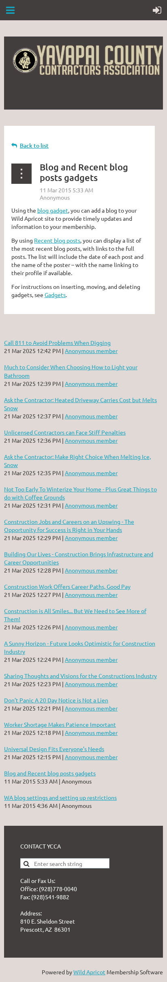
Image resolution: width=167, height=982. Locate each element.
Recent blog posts (57, 240)
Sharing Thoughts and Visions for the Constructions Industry (80, 675)
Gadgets (55, 294)
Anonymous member (91, 350)
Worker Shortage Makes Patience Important (60, 724)
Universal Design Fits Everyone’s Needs (54, 748)
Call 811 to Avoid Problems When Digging (57, 342)
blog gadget (52, 210)
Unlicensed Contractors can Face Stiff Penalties (65, 432)
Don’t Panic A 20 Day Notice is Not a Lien (56, 700)
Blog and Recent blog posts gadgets (50, 773)
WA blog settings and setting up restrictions (60, 797)
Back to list (34, 145)
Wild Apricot (89, 972)
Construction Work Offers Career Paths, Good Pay (67, 586)
